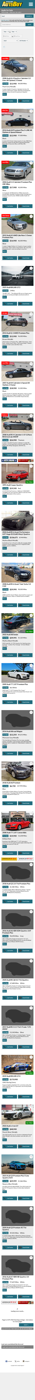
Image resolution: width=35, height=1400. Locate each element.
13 (22, 1328)
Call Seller (10, 101)
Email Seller (26, 101)
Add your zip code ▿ (15, 12)
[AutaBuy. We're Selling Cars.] (12, 4)
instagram (27, 1361)
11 (18, 1328)
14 (25, 1328)
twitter (18, 1361)
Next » (26, 1325)
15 (27, 1328)
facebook (10, 1361)
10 (16, 1328)
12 (20, 1328)
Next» (30, 1328)
